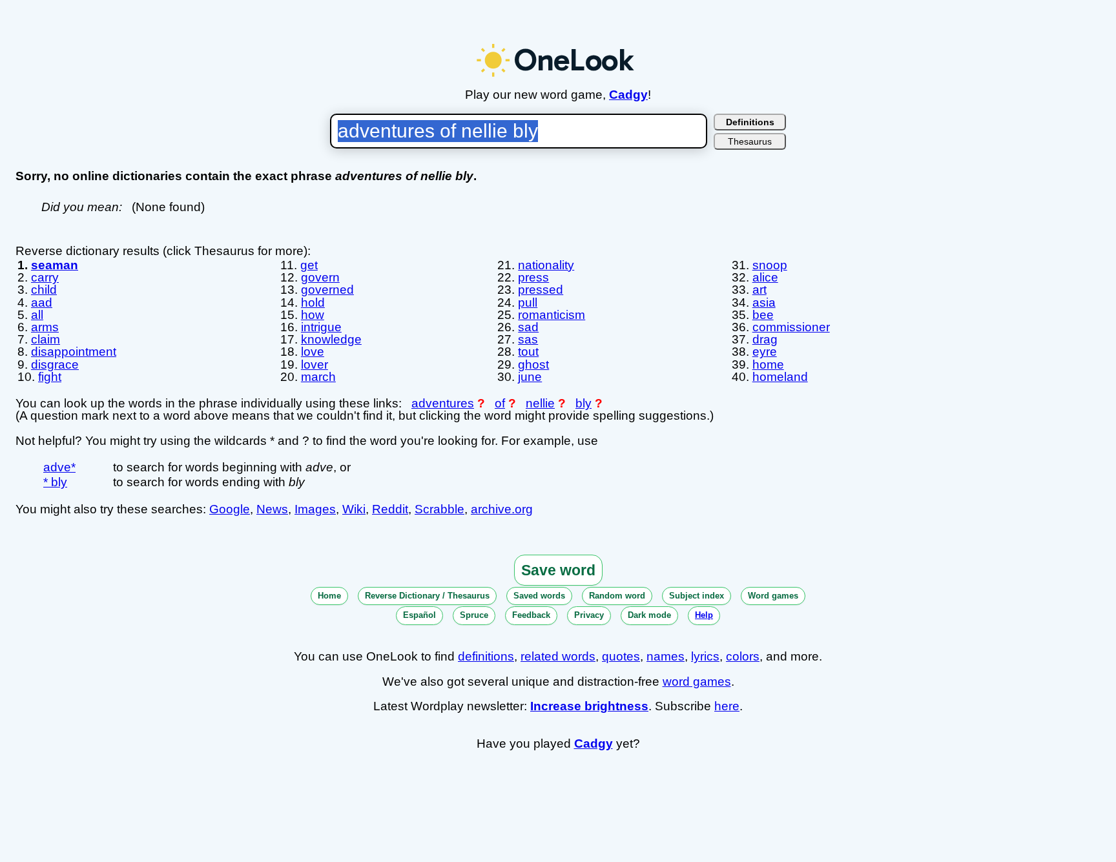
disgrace (55, 364)
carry (45, 277)
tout (528, 351)
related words (558, 656)
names (665, 656)
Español (419, 615)
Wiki (354, 509)
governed (327, 289)
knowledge (331, 339)
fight (49, 377)
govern (320, 277)
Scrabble (439, 509)
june (530, 377)
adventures (442, 403)
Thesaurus (750, 141)
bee (763, 315)
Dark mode (649, 615)
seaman (54, 265)
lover (314, 364)
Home (329, 595)
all (37, 315)
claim (45, 339)
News (272, 509)
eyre (764, 351)
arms (45, 327)
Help (704, 615)
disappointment (73, 351)
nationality (546, 265)
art (759, 289)
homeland (780, 377)
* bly (55, 482)
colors (743, 656)
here (726, 706)
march (318, 377)
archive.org (502, 509)
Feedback (531, 615)
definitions (486, 656)
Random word (617, 595)
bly (583, 403)
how (312, 315)
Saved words (539, 595)
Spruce (474, 615)
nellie (540, 403)
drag (765, 339)
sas (528, 339)
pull (527, 302)
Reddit (390, 509)
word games (697, 681)
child (44, 289)
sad (528, 327)
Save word (558, 570)
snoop (769, 265)
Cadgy (628, 94)
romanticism (551, 315)
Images (315, 509)
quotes (621, 656)
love (312, 351)
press (533, 277)
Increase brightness (589, 706)
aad (41, 302)
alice (765, 277)
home (768, 364)
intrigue (321, 327)
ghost (533, 364)
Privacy (589, 615)
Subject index (696, 595)
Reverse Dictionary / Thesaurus (427, 595)
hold (313, 302)
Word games (773, 595)
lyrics (705, 656)
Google (229, 509)
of (500, 403)
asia (764, 302)
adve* (59, 467)
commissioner (791, 327)
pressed (540, 289)
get (309, 265)
